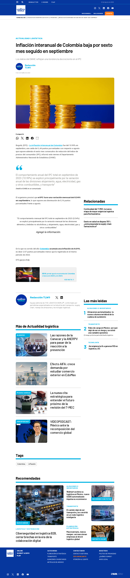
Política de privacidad (107, 554)
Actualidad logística (29, 38)
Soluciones (98, 13)
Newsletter (33, 2)
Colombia (44, 249)
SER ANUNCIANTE (80, 556)
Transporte (52, 556)
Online (20, 551)
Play (53, 2)
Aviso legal (103, 559)
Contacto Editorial (80, 554)
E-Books (45, 2)
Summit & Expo (23, 553)
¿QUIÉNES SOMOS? (105, 556)
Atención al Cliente (80, 559)
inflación (32, 464)
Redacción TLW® (30, 66)
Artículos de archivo (55, 562)
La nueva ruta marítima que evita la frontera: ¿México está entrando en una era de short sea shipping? (61, 17)
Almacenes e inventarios (56, 559)
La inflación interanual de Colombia (45, 145)
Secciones (86, 13)
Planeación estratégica (56, 554)
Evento (109, 13)
